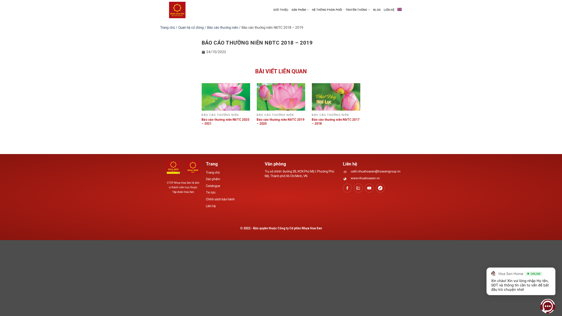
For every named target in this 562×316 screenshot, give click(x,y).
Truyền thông (356, 9)
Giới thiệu (280, 9)
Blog (377, 9)
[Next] (355, 104)
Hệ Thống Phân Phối (327, 9)
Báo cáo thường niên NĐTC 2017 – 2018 (335, 121)
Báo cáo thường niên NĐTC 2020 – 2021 (225, 121)
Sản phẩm (299, 9)
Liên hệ (389, 9)
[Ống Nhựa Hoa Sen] (177, 10)
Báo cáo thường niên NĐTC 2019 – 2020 (280, 121)
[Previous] (207, 104)
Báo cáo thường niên (222, 27)
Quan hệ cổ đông (191, 27)
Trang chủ (167, 27)
